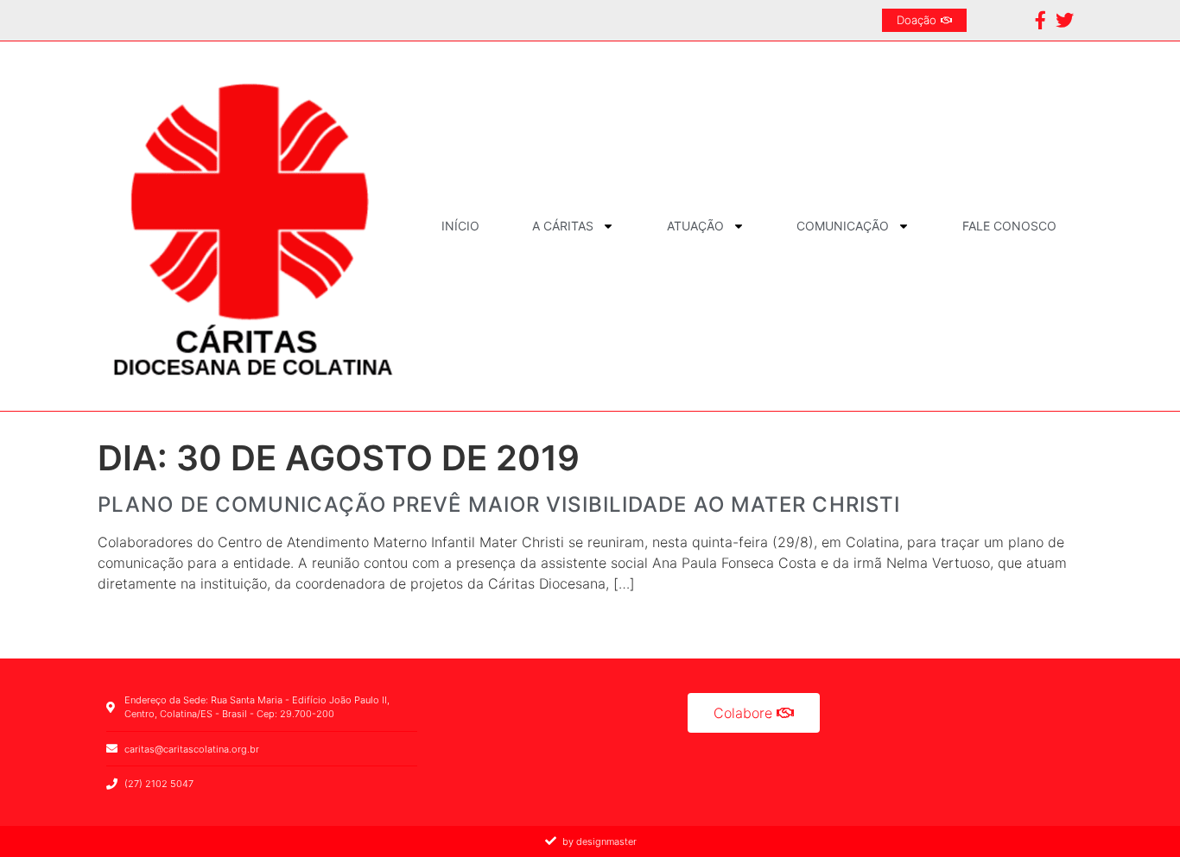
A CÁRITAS (562, 225)
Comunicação (842, 225)
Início (460, 225)
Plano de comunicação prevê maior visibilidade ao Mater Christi (499, 504)
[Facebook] (1040, 20)
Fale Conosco (1009, 225)
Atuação (695, 225)
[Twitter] (1065, 20)
